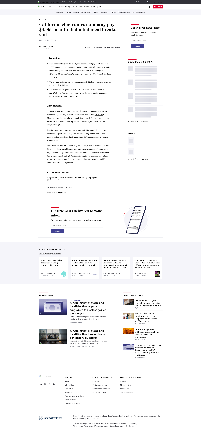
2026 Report (96, 7)
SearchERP (83, 2)
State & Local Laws (138, 12)
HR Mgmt (113, 12)
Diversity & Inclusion (101, 12)
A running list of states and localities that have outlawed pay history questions (88, 334)
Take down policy (101, 426)
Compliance (60, 12)
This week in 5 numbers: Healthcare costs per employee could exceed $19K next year (146, 317)
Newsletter (69, 392)
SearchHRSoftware (93, 2)
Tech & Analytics (124, 12)
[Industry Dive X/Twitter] (50, 384)
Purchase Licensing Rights (74, 396)
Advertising (96, 381)
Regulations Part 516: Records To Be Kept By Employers (72, 177)
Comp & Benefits (86, 12)
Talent (68, 12)
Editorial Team (70, 385)
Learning (76, 12)
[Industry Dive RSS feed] (54, 384)
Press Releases (84, 7)
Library (67, 7)
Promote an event (141, 159)
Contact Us (69, 389)
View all (131, 121)
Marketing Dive (73, 2)
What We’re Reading (72, 403)
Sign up (159, 6)
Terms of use (89, 426)
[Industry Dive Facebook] (45, 384)
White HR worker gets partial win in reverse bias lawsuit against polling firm (148, 303)
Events (74, 7)
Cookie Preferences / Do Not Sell (122, 426)
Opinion (61, 7)
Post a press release (142, 121)
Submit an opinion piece (101, 389)
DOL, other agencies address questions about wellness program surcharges (147, 333)
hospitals (58, 133)
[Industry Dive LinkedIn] (41, 384)
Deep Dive (52, 7)
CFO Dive (64, 2)
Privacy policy (78, 426)
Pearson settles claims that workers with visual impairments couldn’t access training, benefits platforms (148, 350)
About (67, 381)
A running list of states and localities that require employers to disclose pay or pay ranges (88, 308)
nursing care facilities (74, 133)
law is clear (99, 114)
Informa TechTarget (109, 416)
